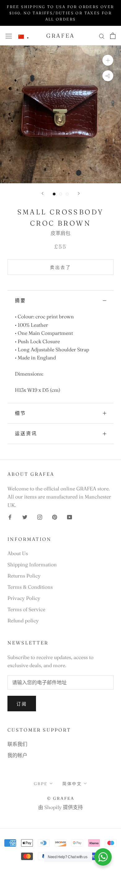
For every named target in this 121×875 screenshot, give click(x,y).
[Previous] (42, 193)
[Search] (102, 36)
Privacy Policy (23, 598)
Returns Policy (24, 576)
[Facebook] (9, 516)
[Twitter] (24, 516)
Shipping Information (32, 564)
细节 (20, 413)
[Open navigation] (9, 35)
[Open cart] (112, 36)
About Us (17, 553)
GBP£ (40, 783)
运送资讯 (26, 433)
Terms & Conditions (30, 587)
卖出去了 (60, 267)
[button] (23, 36)
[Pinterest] (54, 516)
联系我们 (17, 744)
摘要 (20, 300)
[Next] (79, 193)
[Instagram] (39, 516)
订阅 (21, 704)
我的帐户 (17, 755)
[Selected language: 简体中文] (23, 36)
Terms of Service (26, 609)
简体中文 (72, 783)
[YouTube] (69, 516)
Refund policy (23, 620)
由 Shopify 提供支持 (60, 807)
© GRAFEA (60, 798)
